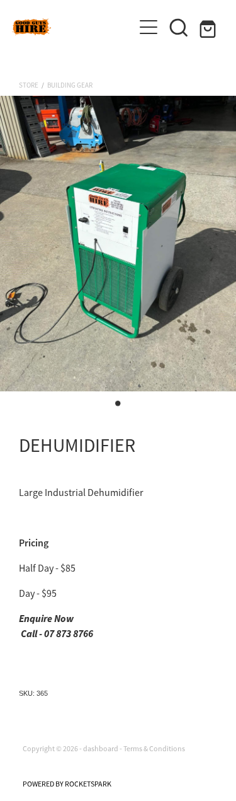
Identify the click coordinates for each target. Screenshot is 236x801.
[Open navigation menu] (148, 27)
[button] (179, 27)
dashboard (100, 749)
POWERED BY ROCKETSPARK (67, 784)
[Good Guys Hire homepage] (73, 26)
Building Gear (70, 85)
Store (28, 85)
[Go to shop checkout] (209, 27)
